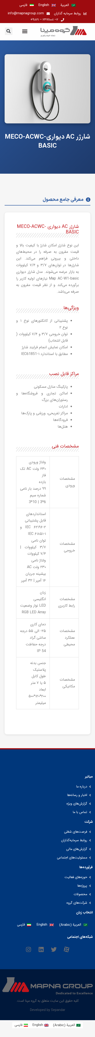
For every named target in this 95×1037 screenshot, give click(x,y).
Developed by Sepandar (47, 1010)
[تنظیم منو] (25, 31)
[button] (8, 31)
